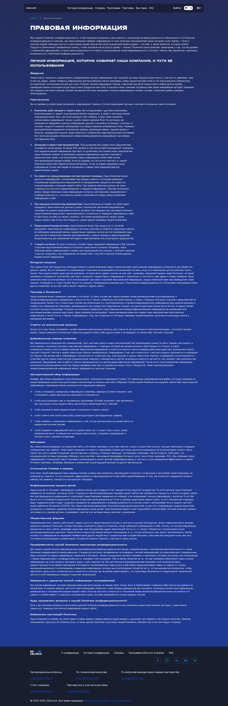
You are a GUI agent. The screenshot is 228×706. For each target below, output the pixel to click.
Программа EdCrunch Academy (146, 652)
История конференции (80, 8)
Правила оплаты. (122, 700)
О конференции (70, 652)
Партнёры (128, 8)
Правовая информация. (97, 700)
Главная (33, 18)
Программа (113, 8)
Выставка (141, 8)
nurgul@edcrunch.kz (41, 678)
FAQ (151, 8)
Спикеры (100, 8)
